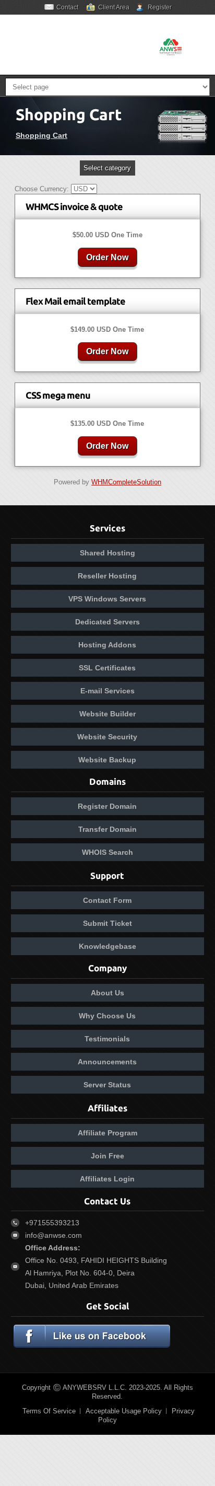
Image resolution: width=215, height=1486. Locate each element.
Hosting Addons (107, 645)
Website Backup (107, 760)
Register (160, 7)
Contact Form (107, 900)
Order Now (107, 257)
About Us (107, 993)
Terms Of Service (49, 1411)
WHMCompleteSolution (126, 482)
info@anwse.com (53, 1235)
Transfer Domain (107, 829)
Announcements (107, 1062)
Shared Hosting (107, 553)
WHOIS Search (107, 852)
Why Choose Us (107, 1016)
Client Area (113, 7)
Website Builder (107, 714)
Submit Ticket (107, 923)
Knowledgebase (107, 946)
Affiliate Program (107, 1133)
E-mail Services (107, 691)
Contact (67, 7)
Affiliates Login (107, 1179)
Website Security (107, 737)
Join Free (107, 1156)
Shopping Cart (41, 135)
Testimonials (107, 1039)
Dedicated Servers (107, 622)
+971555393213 (52, 1222)
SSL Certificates (107, 668)
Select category (107, 168)
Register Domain (107, 806)
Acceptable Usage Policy (124, 1411)
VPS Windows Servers (107, 599)
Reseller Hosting (107, 576)
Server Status (107, 1085)
